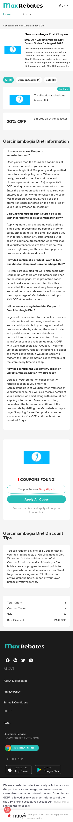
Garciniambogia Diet (34, 25)
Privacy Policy (12, 691)
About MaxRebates (15, 680)
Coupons (8, 25)
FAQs (7, 723)
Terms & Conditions (16, 702)
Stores (18, 25)
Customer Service (15, 734)
